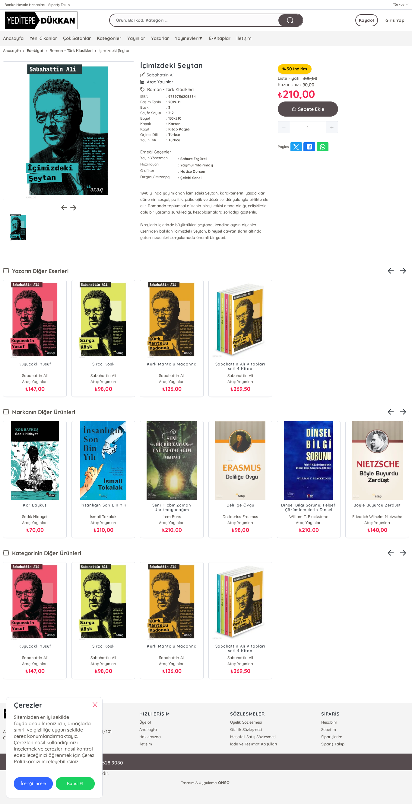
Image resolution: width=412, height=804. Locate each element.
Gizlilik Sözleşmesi (246, 729)
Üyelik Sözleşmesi (246, 722)
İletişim (244, 38)
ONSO (224, 782)
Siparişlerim (331, 736)
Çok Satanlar (77, 38)
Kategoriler (109, 38)
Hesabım (329, 722)
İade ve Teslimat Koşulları (253, 743)
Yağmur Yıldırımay (196, 165)
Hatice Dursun (192, 171)
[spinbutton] (308, 127)
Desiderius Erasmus (240, 516)
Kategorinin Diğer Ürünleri (45, 553)
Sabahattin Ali (160, 74)
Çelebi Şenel (190, 177)
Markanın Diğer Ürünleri (42, 412)
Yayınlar (136, 38)
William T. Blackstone (308, 516)
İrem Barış (172, 516)
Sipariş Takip (59, 4)
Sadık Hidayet (34, 516)
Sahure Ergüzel (193, 158)
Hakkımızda (150, 736)
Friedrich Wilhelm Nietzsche (377, 516)
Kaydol (366, 20)
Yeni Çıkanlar (43, 38)
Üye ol (145, 722)
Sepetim (328, 729)
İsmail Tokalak (103, 516)
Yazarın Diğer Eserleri (38, 271)
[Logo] (41, 20)
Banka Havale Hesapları (25, 4)
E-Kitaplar (219, 38)
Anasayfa (13, 38)
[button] (284, 127)
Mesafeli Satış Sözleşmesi (253, 736)
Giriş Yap (395, 20)
